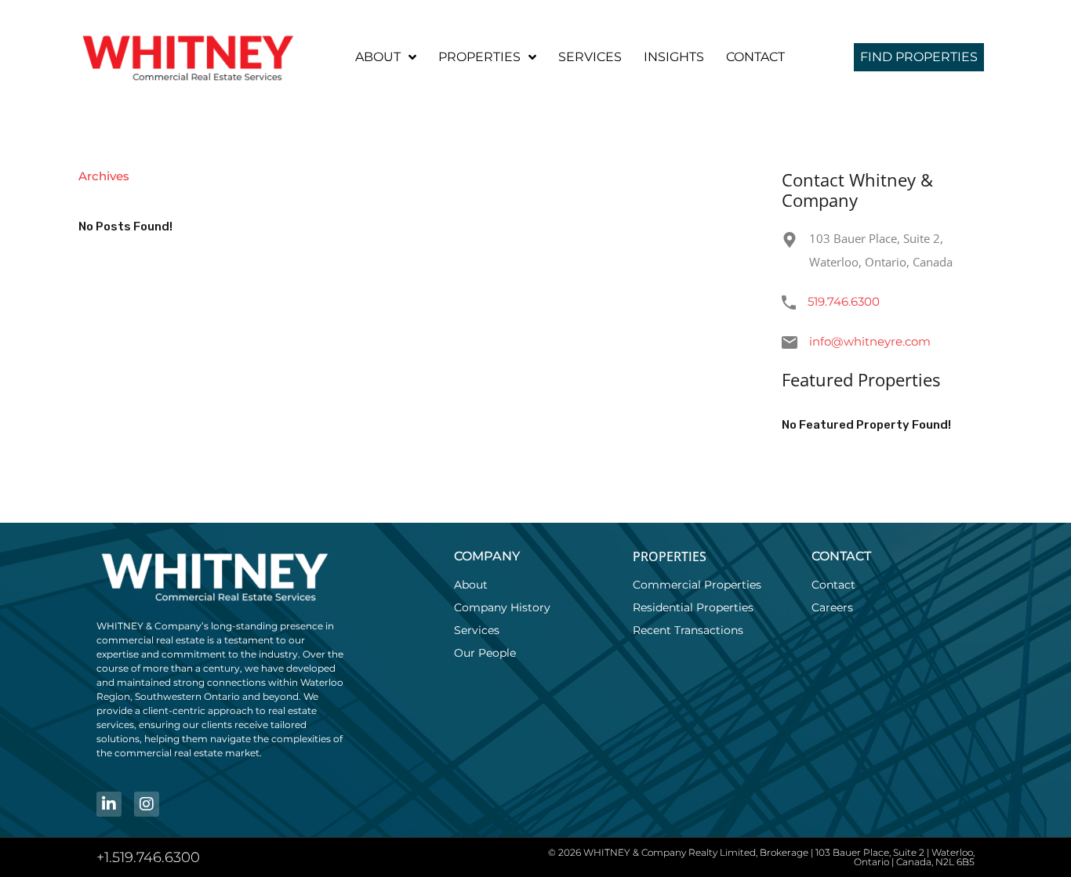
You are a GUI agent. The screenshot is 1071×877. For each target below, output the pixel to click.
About (378, 56)
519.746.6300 (844, 301)
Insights (674, 56)
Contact (755, 56)
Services (590, 56)
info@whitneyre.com (870, 341)
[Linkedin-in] (109, 804)
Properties (479, 56)
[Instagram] (146, 804)
